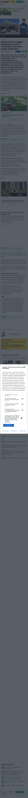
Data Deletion (5, 430)
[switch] (22, 399)
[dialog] (14, 399)
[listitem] (14, 395)
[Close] (24, 367)
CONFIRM (8, 425)
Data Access (14, 430)
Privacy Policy (22, 430)
